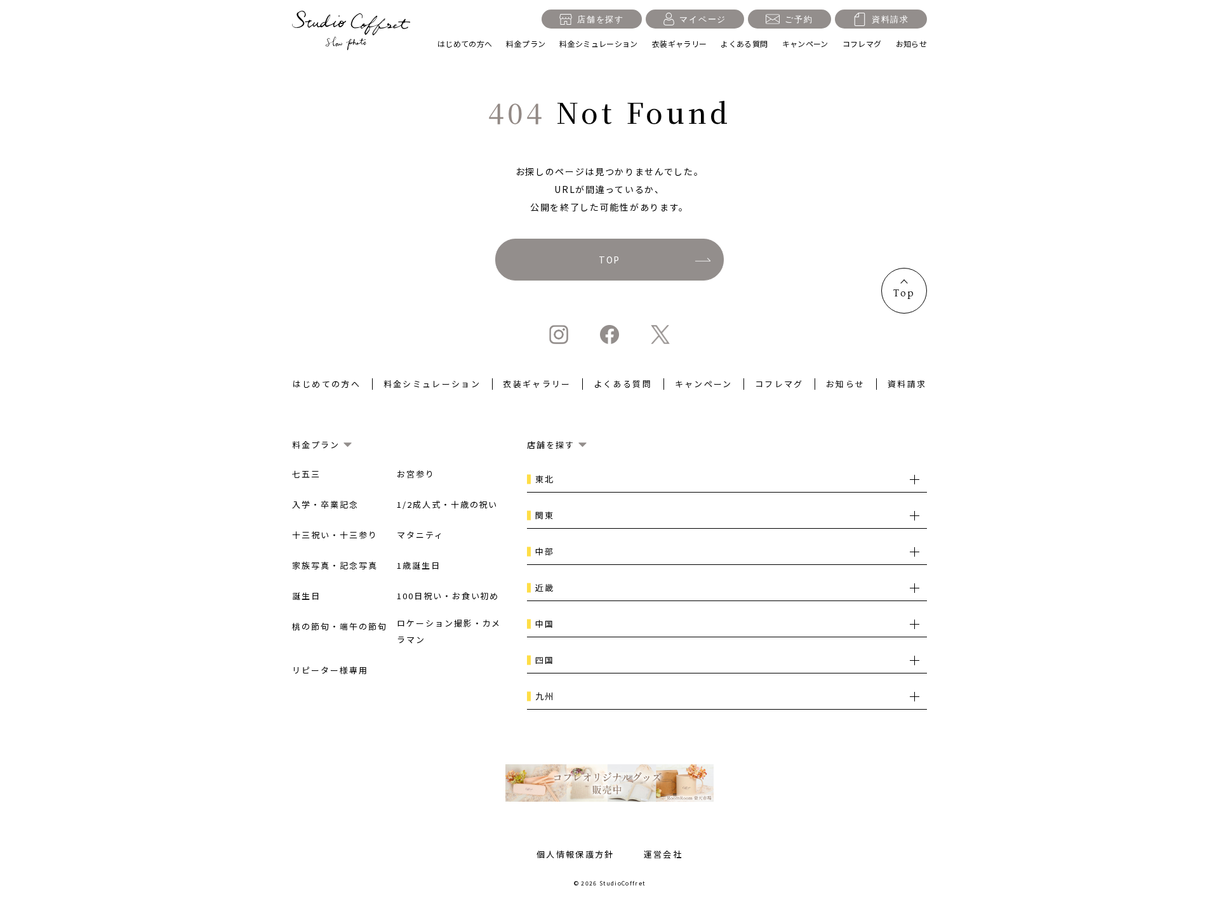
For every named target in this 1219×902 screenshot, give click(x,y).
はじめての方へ (465, 43)
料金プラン (525, 43)
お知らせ (911, 43)
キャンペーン (805, 43)
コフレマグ (862, 43)
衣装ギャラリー (679, 43)
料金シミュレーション (598, 43)
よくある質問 (744, 43)
